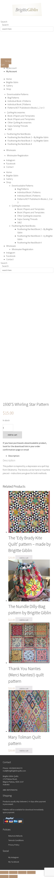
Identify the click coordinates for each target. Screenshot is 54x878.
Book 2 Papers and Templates (21, 115)
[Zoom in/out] (4, 872)
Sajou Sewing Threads (18, 125)
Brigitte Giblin (12, 82)
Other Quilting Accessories (19, 122)
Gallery (9, 85)
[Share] (22, 872)
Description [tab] (13, 455)
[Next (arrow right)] (13, 876)
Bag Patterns (13, 97)
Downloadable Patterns (17, 94)
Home (9, 78)
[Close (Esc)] (31, 872)
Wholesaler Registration (17, 155)
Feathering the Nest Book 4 (20, 144)
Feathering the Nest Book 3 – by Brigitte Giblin (28, 140)
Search (4, 22)
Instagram (10, 160)
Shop (8, 89)
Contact (9, 166)
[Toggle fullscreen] (13, 872)
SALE (10, 129)
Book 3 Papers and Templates (21, 119)
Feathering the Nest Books (18, 134)
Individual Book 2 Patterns (19, 104)
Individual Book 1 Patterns (19, 101)
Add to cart (12, 435)
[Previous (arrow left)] (4, 876)
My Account (11, 68)
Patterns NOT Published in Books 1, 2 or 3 (26, 107)
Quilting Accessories (16, 112)
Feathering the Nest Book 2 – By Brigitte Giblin (28, 137)
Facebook (10, 163)
